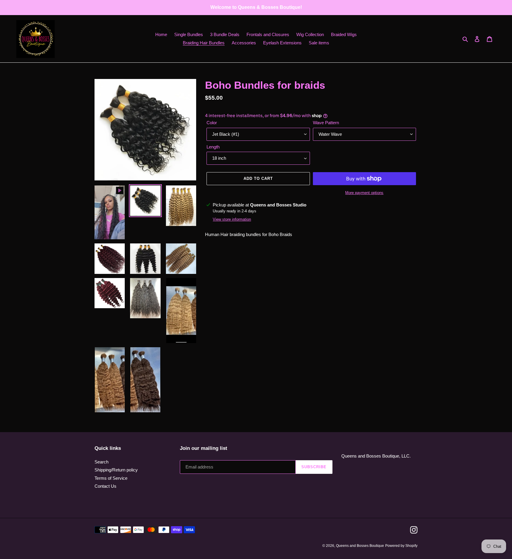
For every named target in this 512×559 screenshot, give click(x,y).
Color (212, 122)
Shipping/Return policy (116, 469)
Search (101, 461)
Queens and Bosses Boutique (360, 546)
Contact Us (105, 486)
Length (213, 146)
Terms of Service (111, 478)
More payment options (364, 192)
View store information (232, 219)
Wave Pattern (326, 122)
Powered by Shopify (401, 546)
